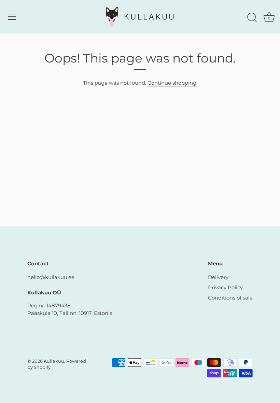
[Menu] (11, 16)
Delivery (218, 277)
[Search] (252, 17)
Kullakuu (54, 361)
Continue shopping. (172, 83)
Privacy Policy (225, 287)
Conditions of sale (230, 297)
